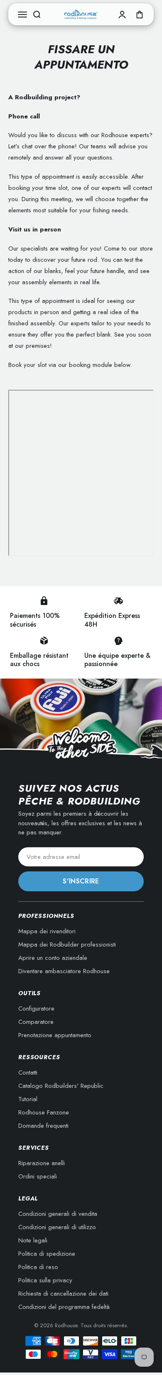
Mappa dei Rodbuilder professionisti (67, 944)
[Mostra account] (122, 14)
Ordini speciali (37, 1176)
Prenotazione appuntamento (54, 1035)
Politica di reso (38, 1267)
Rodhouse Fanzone (43, 1112)
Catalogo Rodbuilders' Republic (60, 1085)
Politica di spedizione (46, 1253)
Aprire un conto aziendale (52, 957)
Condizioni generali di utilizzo (57, 1227)
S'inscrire (81, 881)
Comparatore (36, 1021)
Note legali (32, 1240)
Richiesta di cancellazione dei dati (63, 1293)
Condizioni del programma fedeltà (64, 1306)
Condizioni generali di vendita (57, 1213)
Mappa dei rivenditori (47, 931)
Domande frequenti (43, 1125)
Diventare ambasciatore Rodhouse (64, 971)
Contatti (27, 1072)
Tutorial (27, 1099)
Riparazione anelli (41, 1163)
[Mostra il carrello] (140, 14)
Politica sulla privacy (45, 1280)
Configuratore (36, 1008)
